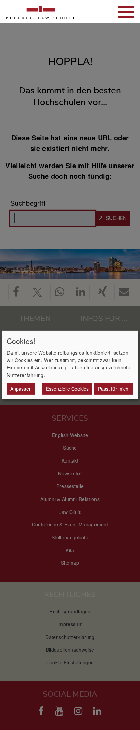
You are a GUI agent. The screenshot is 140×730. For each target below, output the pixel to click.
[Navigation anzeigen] (126, 11)
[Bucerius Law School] (40, 11)
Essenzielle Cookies (67, 388)
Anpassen (21, 388)
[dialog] (70, 365)
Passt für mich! (114, 388)
